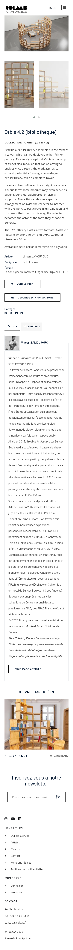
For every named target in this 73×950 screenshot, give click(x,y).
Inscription (16, 892)
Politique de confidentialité (26, 869)
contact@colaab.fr (15, 922)
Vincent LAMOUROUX (35, 256)
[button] (64, 7)
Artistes (15, 842)
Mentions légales (20, 862)
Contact (15, 856)
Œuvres (15, 849)
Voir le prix (25, 283)
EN (54, 7)
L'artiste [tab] (12, 326)
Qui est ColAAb (19, 835)
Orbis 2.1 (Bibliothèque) (20, 756)
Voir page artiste (28, 669)
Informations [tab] (31, 326)
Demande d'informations (35, 297)
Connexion (17, 885)
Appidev (26, 938)
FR (49, 7)
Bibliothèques (31, 262)
